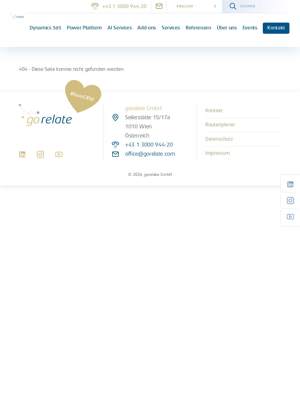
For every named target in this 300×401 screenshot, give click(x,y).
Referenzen (198, 28)
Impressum (217, 153)
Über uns (226, 28)
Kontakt (276, 28)
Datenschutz (219, 139)
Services (171, 28)
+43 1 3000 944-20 (124, 6)
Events (250, 28)
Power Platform (84, 28)
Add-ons (146, 28)
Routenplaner (220, 124)
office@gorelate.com (150, 154)
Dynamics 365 (45, 28)
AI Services (120, 28)
